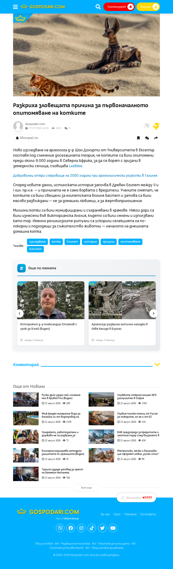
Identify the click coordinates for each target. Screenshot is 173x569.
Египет (72, 242)
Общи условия (44, 543)
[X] (102, 528)
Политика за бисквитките (67, 548)
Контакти (148, 514)
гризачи (109, 242)
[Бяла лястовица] (146, 126)
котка (56, 242)
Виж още (86, 487)
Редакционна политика (75, 543)
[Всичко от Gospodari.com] (18, 126)
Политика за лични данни (114, 543)
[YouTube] (113, 528)
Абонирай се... (30, 138)
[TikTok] (92, 528)
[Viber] (60, 528)
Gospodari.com (35, 124)
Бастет (35, 249)
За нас (105, 514)
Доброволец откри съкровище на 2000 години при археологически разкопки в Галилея (85, 175)
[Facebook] (70, 528)
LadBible (75, 166)
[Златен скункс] (156, 126)
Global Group (71, 518)
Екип (117, 514)
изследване (37, 242)
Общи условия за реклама (107, 548)
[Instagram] (81, 528)
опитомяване (130, 242)
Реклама (130, 514)
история (90, 242)
